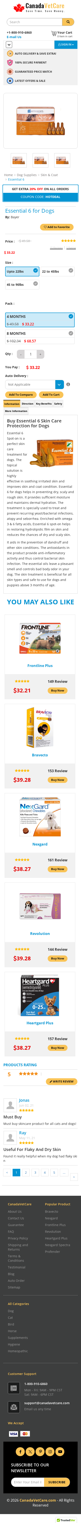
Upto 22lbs (15, 271)
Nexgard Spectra (57, 1245)
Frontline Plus (55, 1225)
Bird (11, 1324)
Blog (11, 1274)
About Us (15, 1211)
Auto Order (16, 1280)
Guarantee (16, 1225)
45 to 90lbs (15, 284)
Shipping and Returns (18, 1247)
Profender (52, 1251)
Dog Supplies (27, 175)
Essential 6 (16, 179)
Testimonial (16, 1267)
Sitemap (14, 1287)
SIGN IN (66, 44)
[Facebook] (20, 1451)
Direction (27, 403)
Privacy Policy (18, 1238)
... (64, 1172)
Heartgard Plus (56, 1238)
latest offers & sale (30, 81)
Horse (12, 1331)
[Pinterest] (40, 1451)
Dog (11, 1311)
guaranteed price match (33, 72)
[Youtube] (59, 1451)
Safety (58, 403)
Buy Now (57, 690)
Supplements (18, 1338)
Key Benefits (44, 403)
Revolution (53, 1231)
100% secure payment (31, 62)
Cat (10, 1317)
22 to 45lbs (50, 271)
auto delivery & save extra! (35, 54)
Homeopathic (18, 1351)
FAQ (11, 1231)
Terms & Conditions (16, 1258)
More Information (16, 411)
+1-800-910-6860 (19, 32)
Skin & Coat (49, 175)
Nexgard (51, 1218)
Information (11, 403)
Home (8, 175)
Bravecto (51, 1211)
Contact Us (16, 1218)
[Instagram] (49, 1451)
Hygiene (14, 1344)
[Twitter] (30, 1451)
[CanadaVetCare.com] (40, 8)
